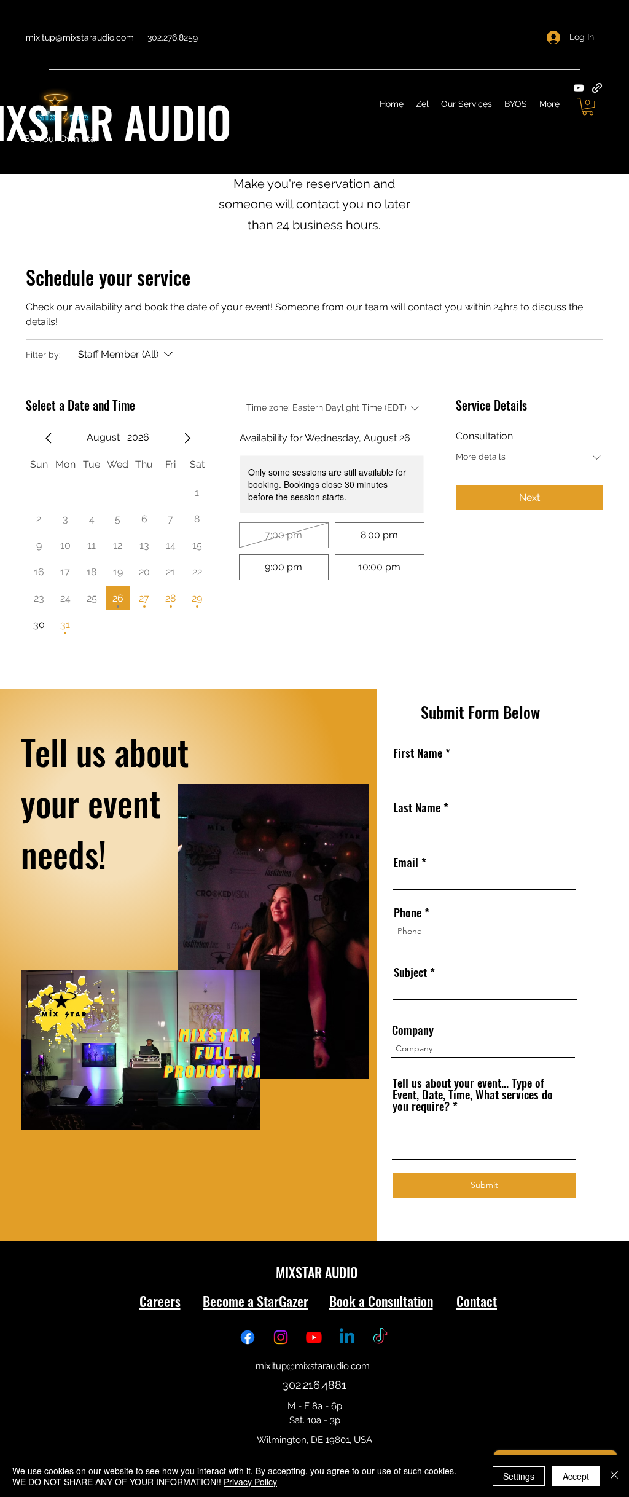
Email (405, 862)
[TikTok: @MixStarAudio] (380, 1337)
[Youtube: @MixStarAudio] (314, 1337)
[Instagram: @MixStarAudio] (281, 1337)
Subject (410, 972)
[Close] (614, 1476)
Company (413, 1029)
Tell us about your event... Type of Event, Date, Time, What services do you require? (473, 1094)
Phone (407, 912)
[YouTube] (578, 88)
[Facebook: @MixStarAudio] (247, 1337)
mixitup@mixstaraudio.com (80, 37)
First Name (419, 752)
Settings (518, 1476)
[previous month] (48, 438)
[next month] (187, 438)
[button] (587, 107)
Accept (576, 1476)
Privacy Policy (250, 1481)
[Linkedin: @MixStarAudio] (347, 1337)
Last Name (416, 807)
